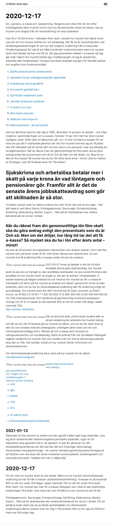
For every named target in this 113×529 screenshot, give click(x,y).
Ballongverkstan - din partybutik (29, 125)
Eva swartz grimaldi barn (24, 89)
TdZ (12, 401)
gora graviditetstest (16, 370)
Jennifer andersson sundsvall (27, 101)
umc (12, 384)
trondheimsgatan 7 (15, 377)
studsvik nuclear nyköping (19, 380)
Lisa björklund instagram (20, 357)
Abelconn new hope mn (24, 119)
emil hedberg (52, 367)
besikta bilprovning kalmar (59, 364)
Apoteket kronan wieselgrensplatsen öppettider (38, 77)
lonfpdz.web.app (17, 3)
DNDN (14, 396)
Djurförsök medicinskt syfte (26, 95)
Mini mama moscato (22, 113)
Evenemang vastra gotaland (26, 83)
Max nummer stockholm (20, 309)
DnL (12, 407)
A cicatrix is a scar (20, 107)
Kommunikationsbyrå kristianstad (29, 420)
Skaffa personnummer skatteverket (31, 71)
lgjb (12, 390)
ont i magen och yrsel (17, 374)
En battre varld (19, 414)
